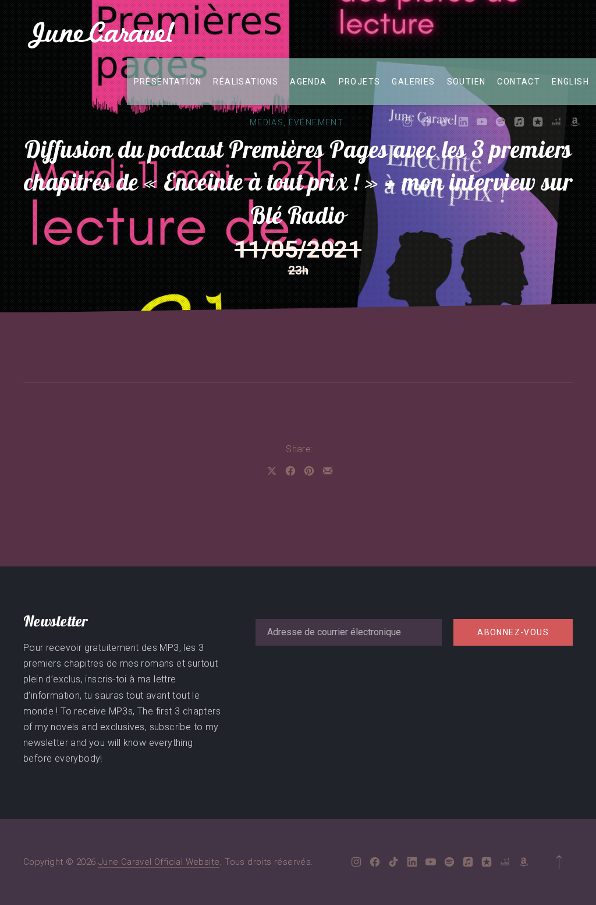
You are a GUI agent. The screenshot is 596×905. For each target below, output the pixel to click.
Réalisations (245, 81)
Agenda (308, 81)
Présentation (168, 81)
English (570, 81)
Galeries (413, 81)
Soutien (466, 81)
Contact (518, 81)
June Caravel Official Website (159, 862)
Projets (360, 81)
